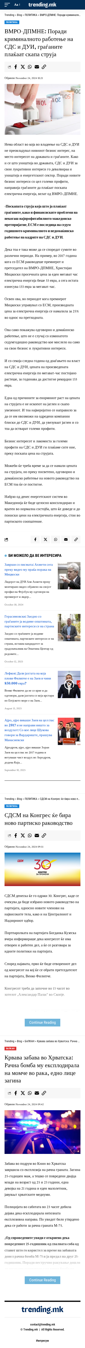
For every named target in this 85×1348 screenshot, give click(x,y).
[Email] (37, 67)
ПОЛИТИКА (12, 22)
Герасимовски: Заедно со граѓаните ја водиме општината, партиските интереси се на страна (29, 621)
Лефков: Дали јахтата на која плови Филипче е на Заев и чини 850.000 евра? (28, 678)
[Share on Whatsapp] (30, 67)
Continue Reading (42, 1022)
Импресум (42, 1340)
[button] (8, 5)
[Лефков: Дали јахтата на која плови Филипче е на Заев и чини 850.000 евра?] (69, 684)
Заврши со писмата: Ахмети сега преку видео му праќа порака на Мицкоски (29, 569)
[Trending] (42, 4)
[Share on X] (22, 67)
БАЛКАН (10, 1048)
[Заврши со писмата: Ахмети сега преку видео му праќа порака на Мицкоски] (69, 575)
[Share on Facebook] (15, 67)
